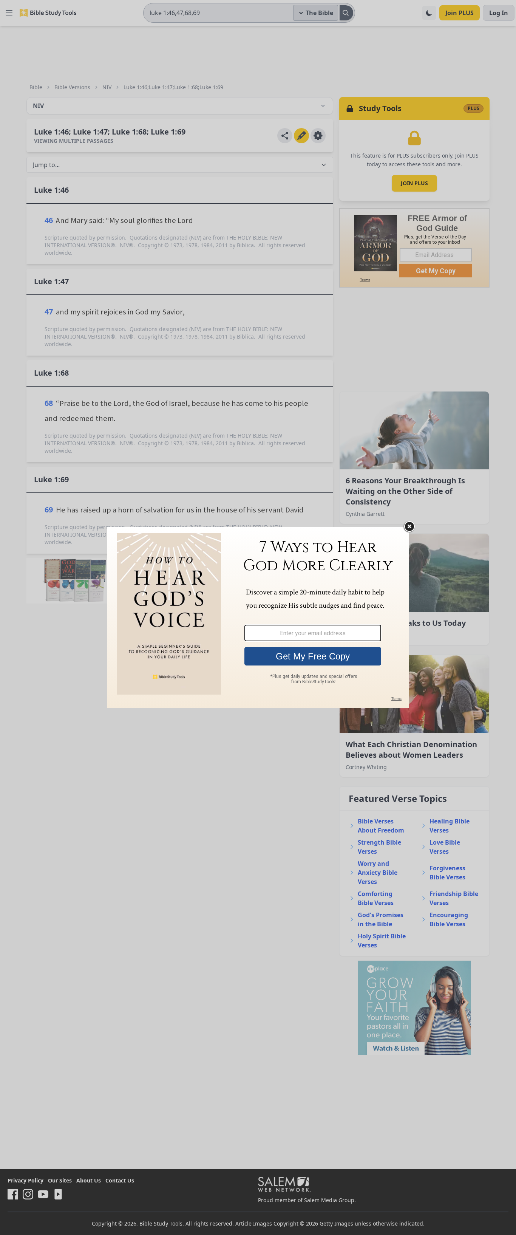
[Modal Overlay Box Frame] (258, 617)
